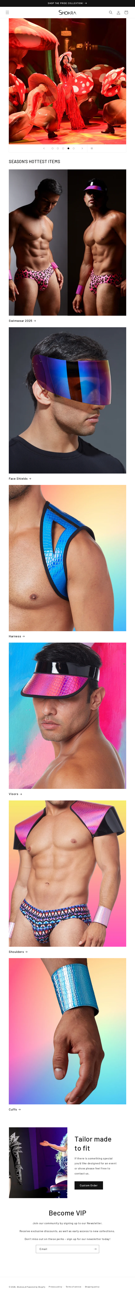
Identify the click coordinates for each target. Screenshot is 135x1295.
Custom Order (89, 1185)
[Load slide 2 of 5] (57, 148)
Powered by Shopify (36, 1287)
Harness (15, 636)
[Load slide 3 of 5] (63, 148)
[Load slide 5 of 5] (73, 148)
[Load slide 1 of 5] (52, 148)
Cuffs (13, 1109)
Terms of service (73, 1287)
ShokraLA (21, 1287)
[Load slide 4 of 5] (68, 148)
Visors (13, 794)
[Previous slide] (44, 148)
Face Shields (18, 478)
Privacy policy (55, 1287)
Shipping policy (92, 1287)
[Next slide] (82, 148)
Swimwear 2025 (20, 321)
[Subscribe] (95, 1249)
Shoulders (16, 952)
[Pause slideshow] (91, 148)
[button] (7, 12)
